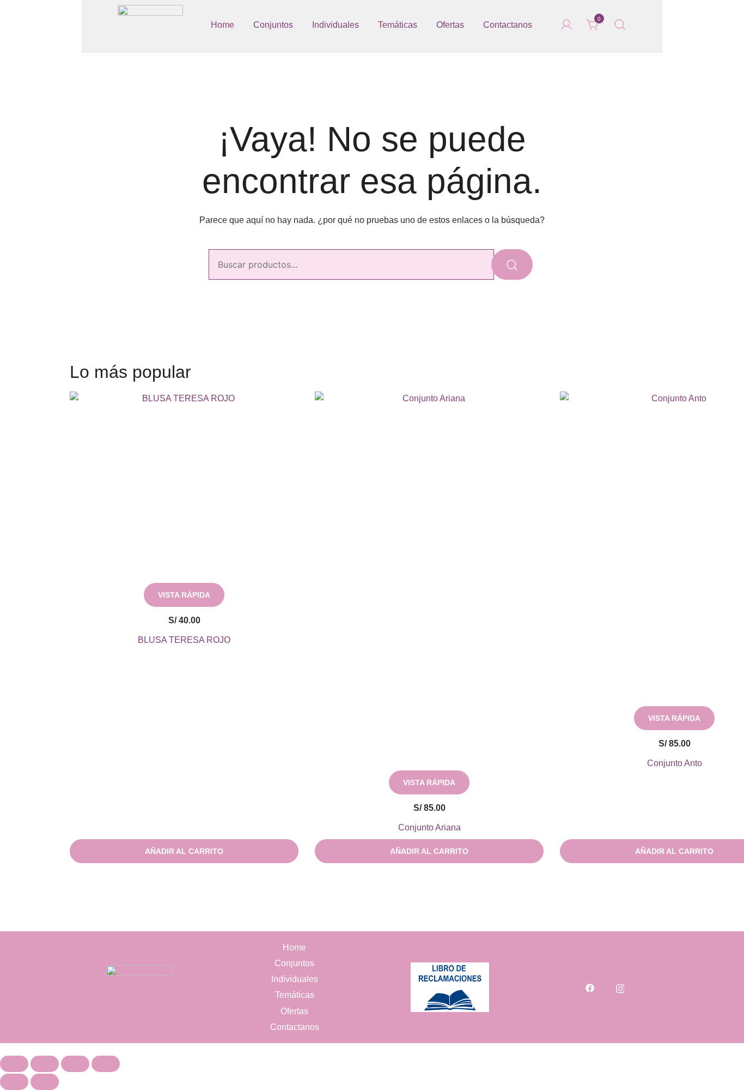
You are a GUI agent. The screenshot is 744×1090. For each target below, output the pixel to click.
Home (222, 24)
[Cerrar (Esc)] (106, 1064)
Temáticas (397, 24)
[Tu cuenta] (566, 25)
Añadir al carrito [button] (184, 851)
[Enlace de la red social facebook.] (590, 987)
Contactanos (507, 24)
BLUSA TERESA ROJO (184, 640)
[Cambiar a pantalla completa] (45, 1064)
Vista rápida (184, 595)
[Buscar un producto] (619, 24)
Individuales (335, 24)
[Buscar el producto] (512, 264)
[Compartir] (75, 1064)
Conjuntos (273, 24)
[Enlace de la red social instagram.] (620, 987)
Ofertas (450, 24)
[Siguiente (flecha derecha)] (45, 1082)
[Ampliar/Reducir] (14, 1064)
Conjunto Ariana (429, 827)
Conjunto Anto (674, 763)
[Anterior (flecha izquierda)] (14, 1082)
